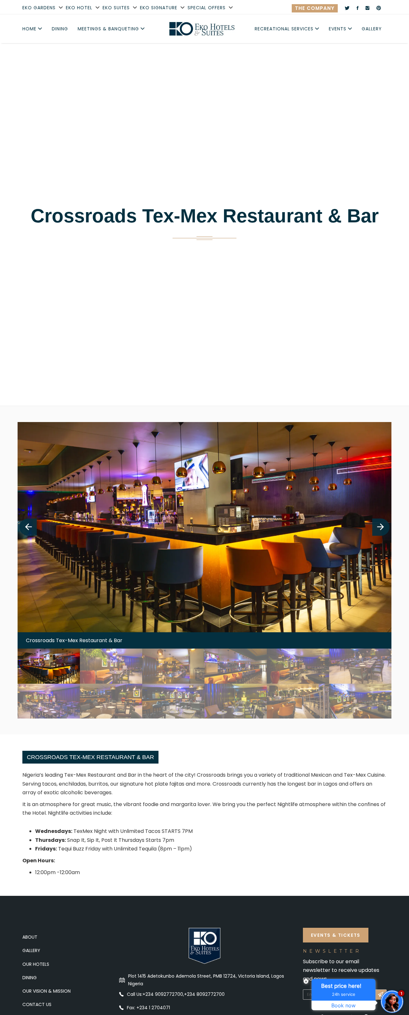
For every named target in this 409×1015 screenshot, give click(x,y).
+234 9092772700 (163, 994)
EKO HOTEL (79, 7)
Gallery (372, 29)
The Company (315, 8)
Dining (60, 29)
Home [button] (30, 29)
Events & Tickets (336, 935)
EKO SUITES (116, 7)
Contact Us (36, 1004)
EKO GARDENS (39, 7)
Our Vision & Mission (46, 991)
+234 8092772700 (204, 994)
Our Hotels (35, 964)
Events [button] (338, 29)
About (29, 937)
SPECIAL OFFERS (207, 7)
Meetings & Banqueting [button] (109, 29)
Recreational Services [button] (285, 29)
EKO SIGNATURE (158, 7)
